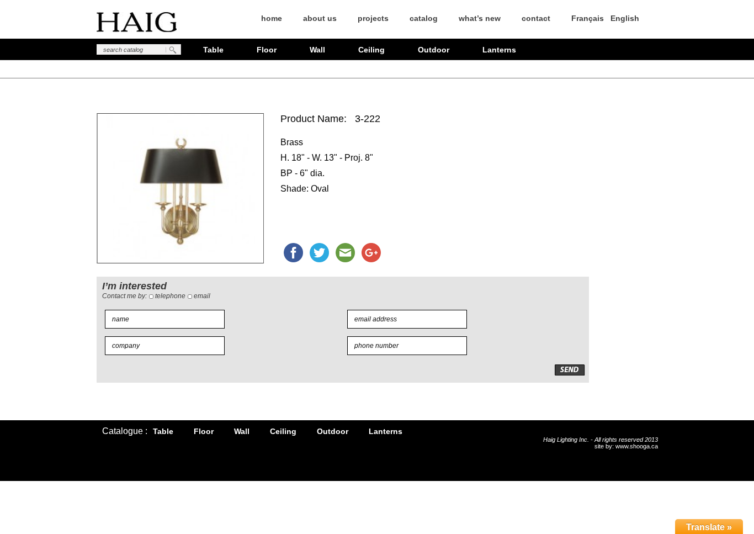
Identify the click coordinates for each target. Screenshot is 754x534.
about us (320, 18)
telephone (170, 296)
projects (373, 18)
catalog (424, 18)
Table (213, 49)
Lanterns (499, 49)
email (202, 296)
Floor (267, 49)
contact (536, 18)
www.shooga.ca (636, 446)
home (271, 18)
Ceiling (371, 49)
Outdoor (433, 49)
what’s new (480, 18)
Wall (317, 49)
